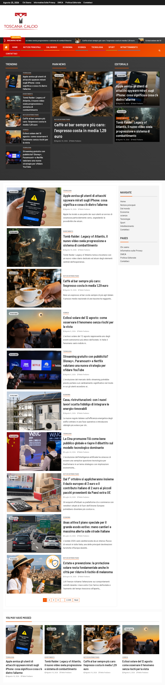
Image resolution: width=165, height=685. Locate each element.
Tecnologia (97, 47)
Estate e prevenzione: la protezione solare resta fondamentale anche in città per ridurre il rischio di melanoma (88, 567)
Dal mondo (51, 47)
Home (15, 47)
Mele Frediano (76, 141)
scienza (82, 47)
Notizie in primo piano (31, 115)
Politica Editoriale (73, 3)
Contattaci (87, 3)
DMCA (60, 3)
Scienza (25, 129)
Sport (112, 47)
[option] (28, 82)
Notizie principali (32, 47)
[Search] (159, 50)
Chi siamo (27, 3)
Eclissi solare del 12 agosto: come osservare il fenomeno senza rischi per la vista (35, 138)
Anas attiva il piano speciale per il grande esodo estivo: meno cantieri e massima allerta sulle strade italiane (87, 526)
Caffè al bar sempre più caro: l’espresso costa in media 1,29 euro (78, 40)
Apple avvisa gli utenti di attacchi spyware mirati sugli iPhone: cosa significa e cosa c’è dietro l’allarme (35, 82)
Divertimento (28, 94)
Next (76, 600)
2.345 (68, 600)
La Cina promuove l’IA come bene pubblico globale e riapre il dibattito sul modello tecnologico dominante (88, 443)
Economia (67, 47)
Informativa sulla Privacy (44, 3)
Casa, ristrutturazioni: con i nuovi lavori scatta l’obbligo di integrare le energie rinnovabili (86, 404)
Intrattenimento (129, 47)
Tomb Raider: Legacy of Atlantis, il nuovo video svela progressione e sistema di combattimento (34, 103)
